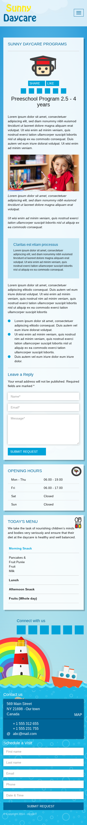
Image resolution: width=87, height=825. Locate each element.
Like (51, 83)
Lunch (14, 580)
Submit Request (24, 451)
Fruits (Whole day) (23, 598)
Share (35, 83)
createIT (32, 814)
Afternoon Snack (22, 589)
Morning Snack (20, 548)
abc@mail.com (25, 734)
